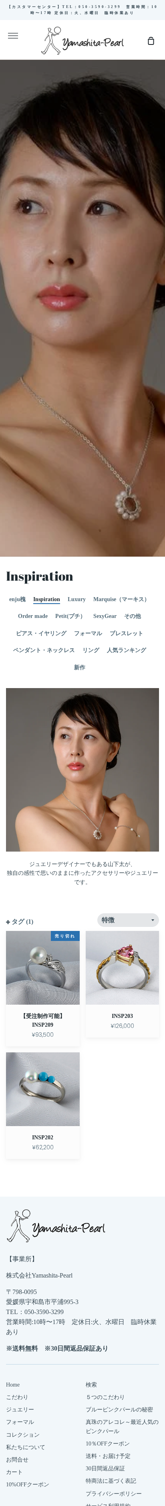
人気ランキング (126, 650)
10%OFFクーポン (27, 1485)
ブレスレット (126, 633)
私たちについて (25, 1447)
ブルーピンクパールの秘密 (119, 1410)
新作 (79, 667)
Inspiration (46, 599)
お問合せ (17, 1460)
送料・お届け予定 (108, 1456)
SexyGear (105, 616)
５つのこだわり (105, 1397)
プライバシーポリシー (114, 1494)
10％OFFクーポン (108, 1444)
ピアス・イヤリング (41, 633)
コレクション (23, 1435)
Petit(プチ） (70, 616)
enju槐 (17, 599)
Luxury (77, 599)
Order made (33, 616)
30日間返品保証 (105, 1469)
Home (13, 1385)
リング (90, 650)
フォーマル (88, 633)
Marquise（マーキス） (121, 599)
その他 (132, 616)
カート (14, 1472)
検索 (91, 1385)
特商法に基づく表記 (111, 1481)
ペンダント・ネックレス (44, 650)
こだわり (17, 1397)
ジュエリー (20, 1410)
